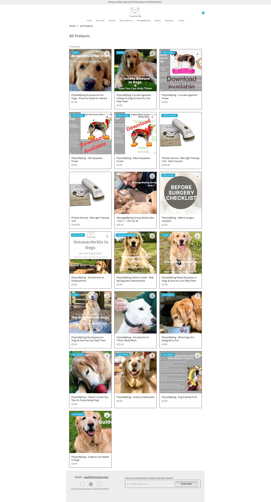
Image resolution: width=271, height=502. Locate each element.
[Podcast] (91, 484)
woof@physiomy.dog (96, 477)
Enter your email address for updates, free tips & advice (148, 478)
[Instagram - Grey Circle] (99, 484)
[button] (126, 20)
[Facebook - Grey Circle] (82, 484)
